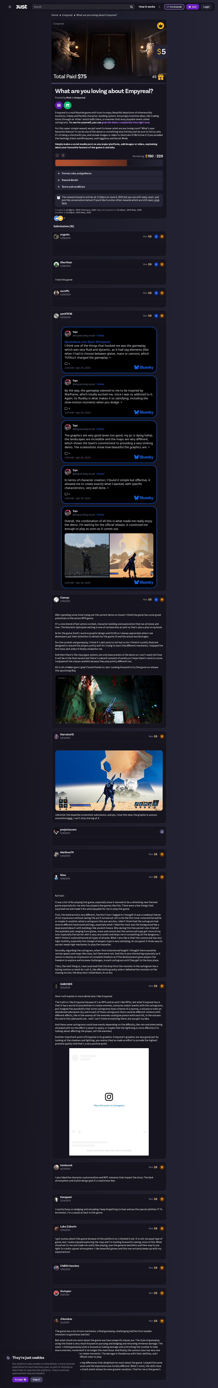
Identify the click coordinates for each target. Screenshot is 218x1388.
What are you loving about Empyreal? (96, 15)
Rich (68, 97)
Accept (19, 1379)
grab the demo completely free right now (125, 122)
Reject (36, 1379)
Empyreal (67, 15)
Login (206, 6)
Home (55, 15)
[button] (109, 173)
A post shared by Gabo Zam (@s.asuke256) (109, 1150)
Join (194, 6)
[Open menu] (10, 6)
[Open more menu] (159, 7)
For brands (176, 6)
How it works (147, 7)
